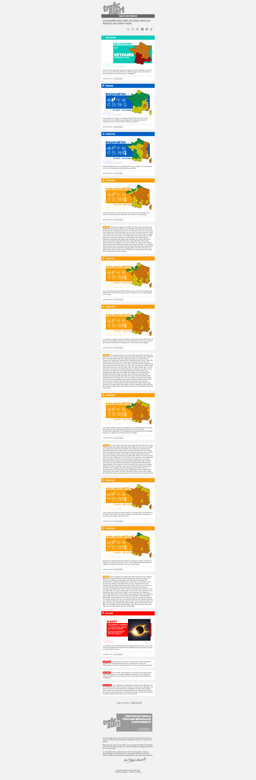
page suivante (136, 703)
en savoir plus (118, 78)
